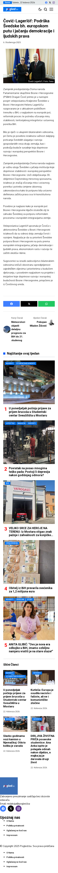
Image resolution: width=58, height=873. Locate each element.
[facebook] (46, 2)
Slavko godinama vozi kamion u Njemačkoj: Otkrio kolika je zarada (14, 740)
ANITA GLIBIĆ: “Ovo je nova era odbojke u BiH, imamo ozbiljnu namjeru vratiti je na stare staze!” (31, 648)
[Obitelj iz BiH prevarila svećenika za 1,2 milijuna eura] (29, 562)
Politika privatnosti (15, 825)
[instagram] (54, 2)
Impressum (11, 835)
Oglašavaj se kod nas (16, 830)
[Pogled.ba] (12, 9)
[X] (50, 2)
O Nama (10, 821)
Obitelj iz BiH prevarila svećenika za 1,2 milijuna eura (30, 589)
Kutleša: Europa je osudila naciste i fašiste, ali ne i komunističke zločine (42, 696)
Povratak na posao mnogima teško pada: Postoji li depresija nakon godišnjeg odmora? (29, 471)
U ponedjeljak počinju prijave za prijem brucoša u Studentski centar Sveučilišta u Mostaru (30, 412)
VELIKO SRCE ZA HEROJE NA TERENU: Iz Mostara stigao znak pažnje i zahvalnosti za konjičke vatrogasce (30, 533)
